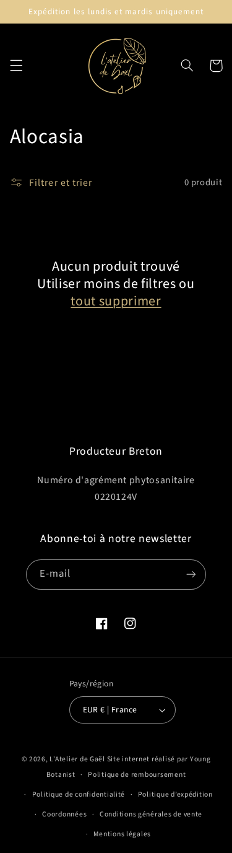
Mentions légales (122, 834)
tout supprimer (116, 301)
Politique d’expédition (175, 794)
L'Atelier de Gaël (77, 759)
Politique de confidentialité (79, 794)
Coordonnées (64, 814)
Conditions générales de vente (151, 814)
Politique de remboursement (137, 774)
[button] (16, 65)
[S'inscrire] (191, 574)
